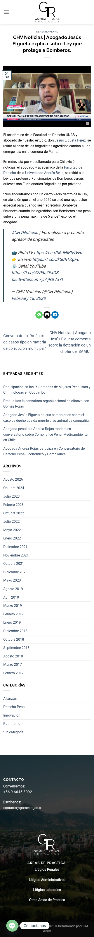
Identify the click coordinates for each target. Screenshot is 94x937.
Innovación (11, 715)
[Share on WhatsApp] (39, 315)
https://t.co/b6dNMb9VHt (58, 252)
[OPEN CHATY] (12, 926)
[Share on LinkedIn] (55, 315)
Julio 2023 (11, 496)
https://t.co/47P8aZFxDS (35, 272)
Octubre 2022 (13, 513)
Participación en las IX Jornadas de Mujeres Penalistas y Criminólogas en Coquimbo (47, 390)
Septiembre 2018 (16, 648)
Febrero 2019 (13, 614)
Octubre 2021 (13, 564)
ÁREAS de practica (47, 863)
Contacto (13, 780)
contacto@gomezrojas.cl (22, 808)
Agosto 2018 (13, 656)
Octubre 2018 (13, 639)
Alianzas (10, 698)
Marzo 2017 (12, 664)
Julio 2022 (11, 521)
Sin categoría (13, 732)
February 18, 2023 (29, 298)
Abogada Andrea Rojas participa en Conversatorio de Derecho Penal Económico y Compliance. (44, 451)
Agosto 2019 (13, 589)
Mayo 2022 (12, 530)
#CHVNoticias (25, 232)
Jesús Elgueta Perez (70, 140)
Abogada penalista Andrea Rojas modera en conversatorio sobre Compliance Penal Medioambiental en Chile (46, 434)
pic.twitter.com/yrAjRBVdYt (37, 279)
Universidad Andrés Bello (44, 173)
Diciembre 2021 (15, 547)
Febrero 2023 (13, 505)
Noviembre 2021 (16, 555)
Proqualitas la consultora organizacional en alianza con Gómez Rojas (46, 404)
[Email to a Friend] (47, 315)
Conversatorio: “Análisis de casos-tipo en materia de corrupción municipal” (24, 342)
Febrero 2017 (13, 673)
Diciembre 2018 (15, 631)
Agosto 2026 (13, 479)
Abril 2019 (11, 597)
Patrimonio (11, 724)
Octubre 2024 (13, 488)
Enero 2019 (12, 622)
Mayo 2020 (12, 580)
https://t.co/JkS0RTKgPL (55, 259)
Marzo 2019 (12, 606)
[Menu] (6, 12)
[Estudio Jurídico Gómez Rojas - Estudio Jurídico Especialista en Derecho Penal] (47, 12)
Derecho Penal (47, 31)
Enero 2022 (12, 538)
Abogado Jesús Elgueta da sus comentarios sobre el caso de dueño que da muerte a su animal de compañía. (46, 418)
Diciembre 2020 (15, 572)
